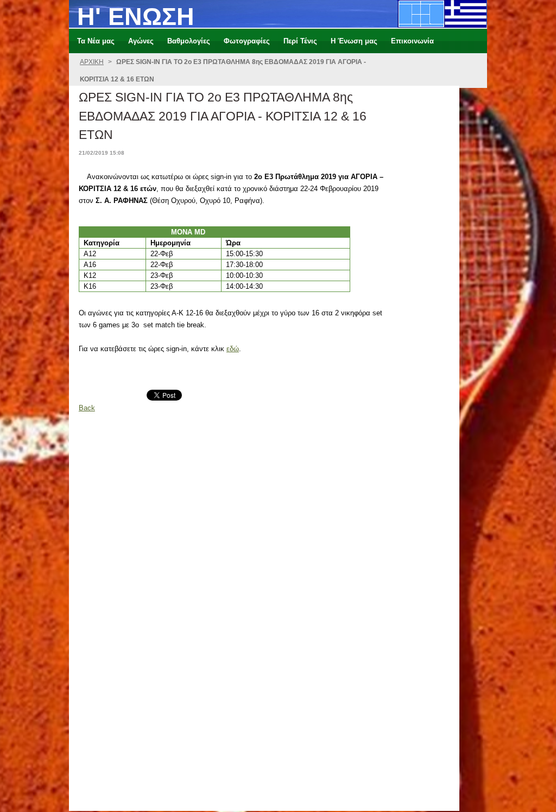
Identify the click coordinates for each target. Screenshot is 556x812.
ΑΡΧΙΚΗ (92, 62)
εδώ (232, 349)
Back (87, 408)
